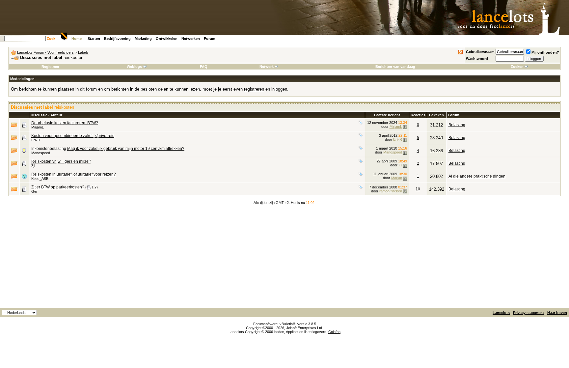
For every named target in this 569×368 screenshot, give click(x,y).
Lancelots (501, 313)
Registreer (50, 67)
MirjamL (37, 127)
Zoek (51, 39)
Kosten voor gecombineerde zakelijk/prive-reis (72, 135)
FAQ (203, 67)
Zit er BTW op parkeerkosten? (57, 187)
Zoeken (517, 67)
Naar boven (557, 313)
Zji (33, 166)
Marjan (396, 178)
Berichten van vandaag (395, 67)
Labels (83, 52)
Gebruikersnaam (480, 52)
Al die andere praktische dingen (476, 176)
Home (76, 39)
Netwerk (266, 67)
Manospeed (40, 153)
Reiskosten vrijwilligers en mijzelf (61, 161)
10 (418, 189)
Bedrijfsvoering (117, 39)
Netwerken (190, 39)
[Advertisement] (284, 258)
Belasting (456, 125)
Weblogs (134, 67)
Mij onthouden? (545, 52)
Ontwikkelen (166, 39)
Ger (34, 191)
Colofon (334, 332)
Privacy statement (528, 313)
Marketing (143, 39)
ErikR (35, 140)
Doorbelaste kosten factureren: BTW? (64, 123)
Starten (94, 39)
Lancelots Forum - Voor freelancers (45, 52)
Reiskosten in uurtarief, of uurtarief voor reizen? (73, 174)
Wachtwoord (477, 59)
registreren (254, 89)
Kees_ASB (39, 179)
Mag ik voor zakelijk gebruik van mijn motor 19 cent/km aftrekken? (125, 148)
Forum (209, 39)
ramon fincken (390, 191)
